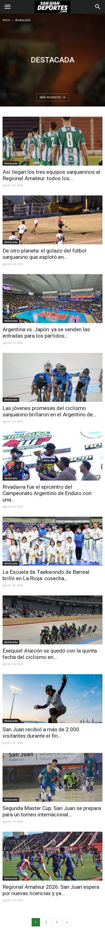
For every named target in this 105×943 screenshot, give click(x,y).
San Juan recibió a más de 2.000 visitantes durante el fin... (41, 732)
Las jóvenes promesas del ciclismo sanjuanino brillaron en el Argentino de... (50, 411)
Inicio (6, 20)
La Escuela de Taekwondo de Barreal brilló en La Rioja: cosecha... (46, 575)
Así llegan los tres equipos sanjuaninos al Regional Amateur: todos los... (51, 175)
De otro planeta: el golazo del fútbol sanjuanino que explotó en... (44, 254)
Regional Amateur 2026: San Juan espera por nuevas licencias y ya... (51, 890)
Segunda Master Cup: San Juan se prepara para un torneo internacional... (52, 811)
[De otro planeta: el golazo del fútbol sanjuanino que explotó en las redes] (52, 219)
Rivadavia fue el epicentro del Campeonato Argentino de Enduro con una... (47, 493)
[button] (98, 7)
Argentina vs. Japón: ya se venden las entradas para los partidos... (46, 332)
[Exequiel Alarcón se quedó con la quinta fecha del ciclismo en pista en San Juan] (52, 619)
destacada (11, 163)
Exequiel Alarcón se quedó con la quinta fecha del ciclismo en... (50, 654)
